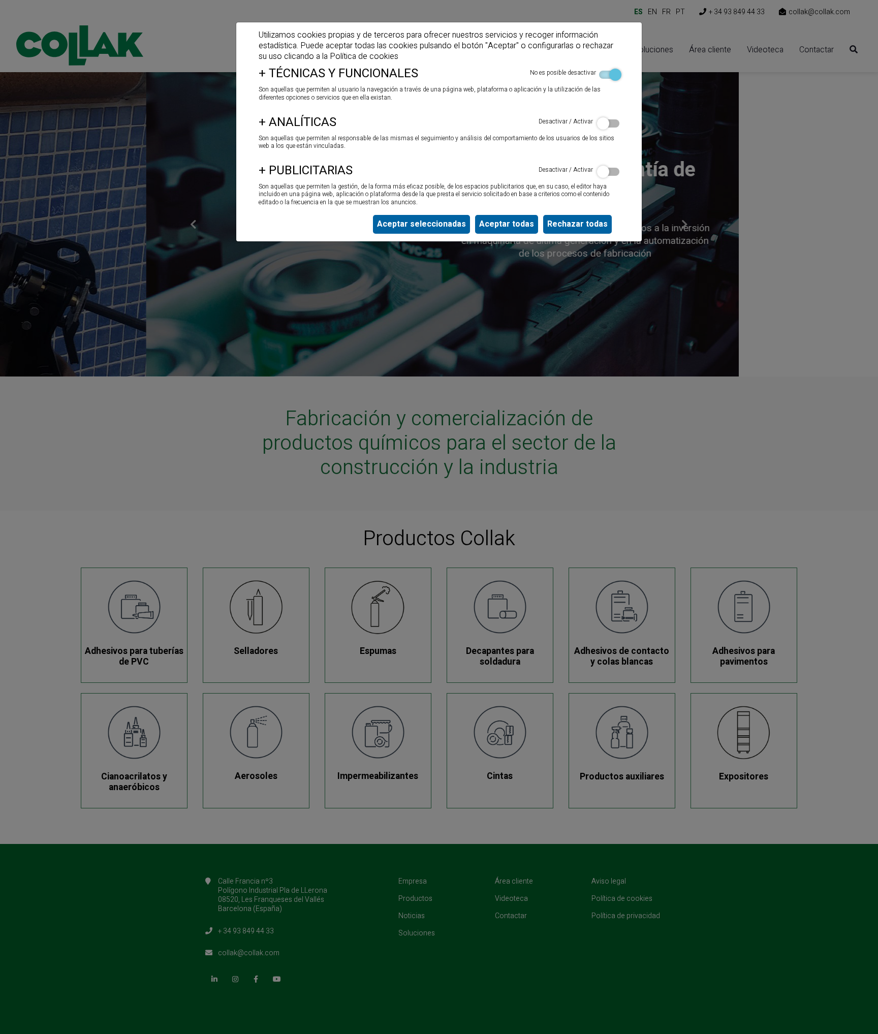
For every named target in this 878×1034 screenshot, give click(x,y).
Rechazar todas (577, 224)
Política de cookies (364, 56)
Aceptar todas (506, 224)
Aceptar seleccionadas (421, 224)
